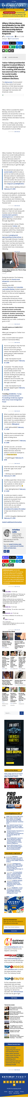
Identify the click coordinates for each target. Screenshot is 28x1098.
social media (8, 172)
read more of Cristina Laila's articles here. (13, 547)
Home (5, 1091)
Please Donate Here (14, 1044)
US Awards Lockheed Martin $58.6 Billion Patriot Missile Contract (16, 1013)
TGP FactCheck (18, 992)
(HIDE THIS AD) (17, 19)
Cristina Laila (16, 531)
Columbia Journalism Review (12, 288)
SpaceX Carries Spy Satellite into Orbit (15, 1031)
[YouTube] (14, 1085)
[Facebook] (14, 1082)
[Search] (22, 713)
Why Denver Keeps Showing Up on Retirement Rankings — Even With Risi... (17, 1036)
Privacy (22, 1091)
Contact (17, 1091)
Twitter (15, 226)
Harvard (10, 287)
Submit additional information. (12, 522)
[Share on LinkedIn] (20, 46)
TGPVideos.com (12, 969)
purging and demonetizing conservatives (11, 236)
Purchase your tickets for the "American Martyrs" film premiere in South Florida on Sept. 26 (14, 14)
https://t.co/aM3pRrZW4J (15, 184)
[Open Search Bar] (21, 10)
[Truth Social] (4, 1082)
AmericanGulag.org (13, 958)
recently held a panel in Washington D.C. (10, 216)
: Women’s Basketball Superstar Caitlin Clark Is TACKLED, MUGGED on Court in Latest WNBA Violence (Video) (15, 859)
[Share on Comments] (3, 50)
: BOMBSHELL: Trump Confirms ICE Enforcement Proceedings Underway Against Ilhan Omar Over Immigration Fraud (15, 890)
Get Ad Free (16, 1093)
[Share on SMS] (6, 50)
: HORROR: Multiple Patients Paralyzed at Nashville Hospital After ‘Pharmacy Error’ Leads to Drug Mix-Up (14, 883)
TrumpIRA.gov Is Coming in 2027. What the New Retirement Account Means (17, 1027)
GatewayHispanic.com (14, 947)
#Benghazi (15, 424)
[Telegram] (20, 1082)
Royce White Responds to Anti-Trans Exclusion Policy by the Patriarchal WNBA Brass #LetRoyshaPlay (14, 847)
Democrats (8, 82)
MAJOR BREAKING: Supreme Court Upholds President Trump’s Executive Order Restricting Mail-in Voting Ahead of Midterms (15, 840)
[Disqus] (14, 607)
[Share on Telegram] (17, 46)
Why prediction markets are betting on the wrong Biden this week (16, 1008)
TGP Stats (14, 998)
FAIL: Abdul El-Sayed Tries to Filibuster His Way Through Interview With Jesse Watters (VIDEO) (15, 827)
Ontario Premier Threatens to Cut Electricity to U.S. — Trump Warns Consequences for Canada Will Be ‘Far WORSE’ (15, 833)
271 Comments (14, 39)
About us (11, 1091)
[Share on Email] (9, 50)
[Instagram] (23, 1082)
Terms (10, 1093)
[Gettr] (7, 1082)
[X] (11, 1082)
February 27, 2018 (9, 189)
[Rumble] (17, 1082)
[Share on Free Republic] (23, 46)
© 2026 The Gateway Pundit (14, 1088)
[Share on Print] (12, 50)
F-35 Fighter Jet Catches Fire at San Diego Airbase (16, 1021)
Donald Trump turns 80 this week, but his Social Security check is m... (17, 1018)
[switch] (26, 10)
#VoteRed (7, 509)
